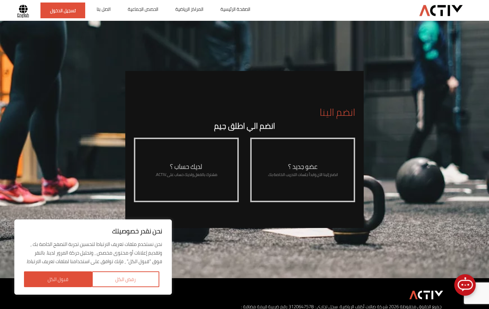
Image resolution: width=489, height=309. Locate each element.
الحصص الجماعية (143, 9)
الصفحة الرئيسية (235, 9)
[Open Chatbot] (465, 285)
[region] (93, 257)
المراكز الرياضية (189, 9)
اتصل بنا (104, 9)
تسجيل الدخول (63, 10)
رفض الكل (125, 279)
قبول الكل (58, 279)
